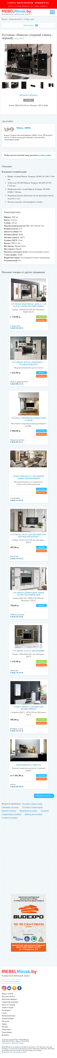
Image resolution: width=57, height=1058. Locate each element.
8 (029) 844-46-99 (16, 787)
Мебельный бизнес (8, 1016)
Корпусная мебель (15, 19)
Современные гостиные (11, 814)
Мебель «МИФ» (24, 128)
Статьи (4, 1013)
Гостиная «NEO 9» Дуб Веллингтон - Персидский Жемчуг (28, 535)
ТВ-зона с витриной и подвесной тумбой (29, 419)
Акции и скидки (7, 1007)
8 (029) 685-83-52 (16, 442)
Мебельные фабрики (9, 999)
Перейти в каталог (43, 796)
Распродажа (6, 1010)
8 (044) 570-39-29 (16, 559)
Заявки (4, 1024)
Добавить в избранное (28, 95)
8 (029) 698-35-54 (16, 384)
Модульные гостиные (28, 811)
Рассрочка (5, 1021)
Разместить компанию (11, 981)
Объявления (6, 1029)
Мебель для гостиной (33, 814)
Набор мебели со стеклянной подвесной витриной (28, 477)
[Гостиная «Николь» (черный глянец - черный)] (28, 79)
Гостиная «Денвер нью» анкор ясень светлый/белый (28, 594)
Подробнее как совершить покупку (14, 1052)
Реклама (5, 1027)
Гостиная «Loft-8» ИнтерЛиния (28, 651)
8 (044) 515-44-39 (16, 500)
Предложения (7, 1032)
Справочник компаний (10, 1002)
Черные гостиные (9, 811)
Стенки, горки (29, 19)
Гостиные (45, 811)
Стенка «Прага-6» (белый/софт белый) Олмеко (28, 708)
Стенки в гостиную (10, 818)
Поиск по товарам (8, 1005)
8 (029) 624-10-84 (16, 617)
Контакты (5, 1035)
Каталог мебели (7, 994)
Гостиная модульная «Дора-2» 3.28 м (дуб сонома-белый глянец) (28, 305)
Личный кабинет (8, 1018)
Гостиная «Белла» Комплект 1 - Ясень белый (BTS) (28, 363)
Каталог (5, 19)
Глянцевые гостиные (10, 807)
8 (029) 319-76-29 (16, 731)
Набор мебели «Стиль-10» (28, 765)
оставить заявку (45, 155)
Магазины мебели (8, 997)
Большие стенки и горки (32, 804)
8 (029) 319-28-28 (16, 328)
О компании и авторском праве (12, 1043)
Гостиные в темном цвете (32, 807)
